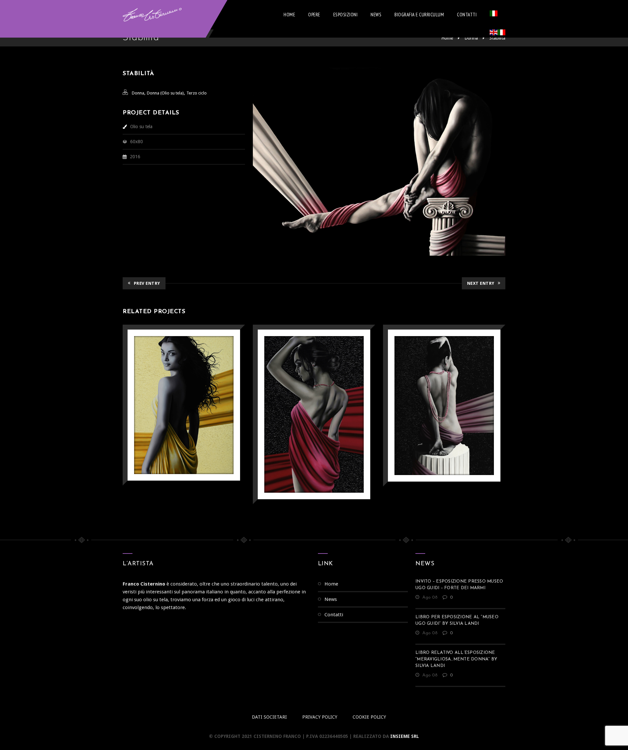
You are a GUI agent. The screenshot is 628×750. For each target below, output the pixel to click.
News (376, 14)
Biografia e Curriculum (419, 14)
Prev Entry (147, 283)
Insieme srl (404, 736)
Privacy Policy (319, 717)
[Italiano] (493, 14)
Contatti (467, 14)
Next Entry (481, 283)
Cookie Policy (369, 717)
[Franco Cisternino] (152, 14)
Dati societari (269, 717)
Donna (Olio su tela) (165, 93)
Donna (471, 38)
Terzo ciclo (196, 93)
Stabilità (497, 38)
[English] (493, 34)
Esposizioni (345, 14)
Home (289, 14)
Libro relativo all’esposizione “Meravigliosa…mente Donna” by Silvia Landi (456, 659)
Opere (314, 14)
